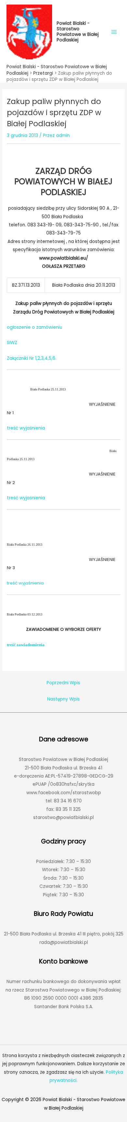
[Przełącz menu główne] (114, 31)
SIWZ (12, 343)
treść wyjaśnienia (26, 428)
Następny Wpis (63, 699)
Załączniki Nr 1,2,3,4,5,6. (31, 358)
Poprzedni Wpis (63, 683)
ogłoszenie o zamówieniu (34, 327)
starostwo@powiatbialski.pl (63, 817)
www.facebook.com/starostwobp (63, 793)
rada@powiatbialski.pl (63, 942)
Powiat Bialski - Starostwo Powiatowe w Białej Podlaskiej (78, 31)
